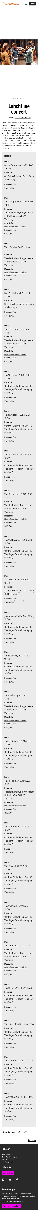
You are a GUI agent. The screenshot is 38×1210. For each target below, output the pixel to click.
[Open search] (26, 3)
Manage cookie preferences (12, 1201)
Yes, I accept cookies (11, 1206)
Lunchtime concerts (23, 117)
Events (10, 117)
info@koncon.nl (7, 1162)
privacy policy (13, 1198)
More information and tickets (15, 226)
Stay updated (8, 1173)
